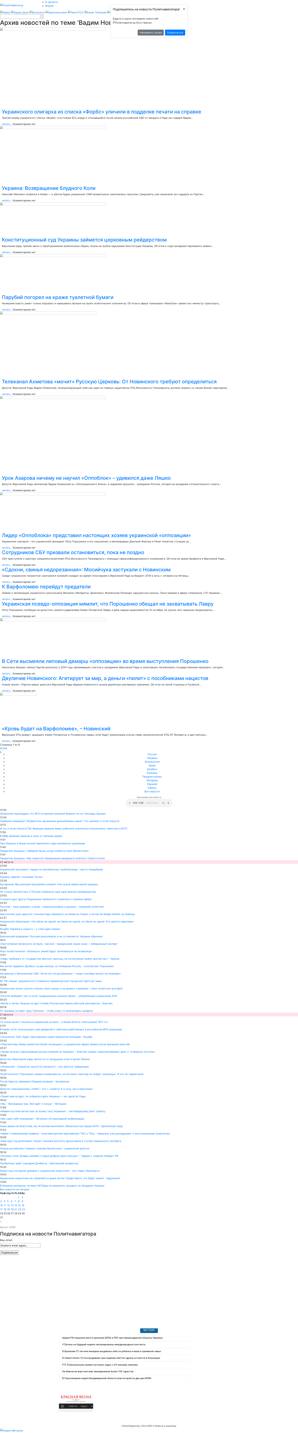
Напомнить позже (151, 32)
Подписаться (175, 32)
